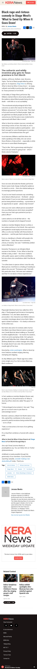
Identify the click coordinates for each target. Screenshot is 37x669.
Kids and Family (7, 636)
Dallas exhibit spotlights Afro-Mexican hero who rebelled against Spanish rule (26, 589)
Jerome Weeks (12, 26)
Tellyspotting (6, 644)
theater (20, 469)
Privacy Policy (7, 651)
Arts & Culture (11, 465)
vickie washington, (16, 350)
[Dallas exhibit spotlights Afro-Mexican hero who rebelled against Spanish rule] (26, 578)
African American (24, 465)
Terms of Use (7, 655)
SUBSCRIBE (18, 558)
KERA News (10, 476)
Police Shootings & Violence (24, 473)
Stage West (21, 84)
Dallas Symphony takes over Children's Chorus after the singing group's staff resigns (10, 590)
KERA (4, 633)
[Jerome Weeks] (5, 492)
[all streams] (34, 667)
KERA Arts (6, 640)
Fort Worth (29, 469)
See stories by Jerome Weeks (20, 515)
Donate (31, 2)
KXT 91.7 (5, 647)
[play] (3, 667)
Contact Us (6, 658)
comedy (9, 473)
